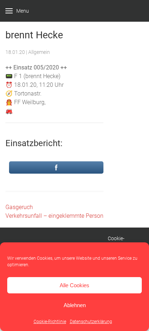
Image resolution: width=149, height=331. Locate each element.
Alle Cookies (74, 285)
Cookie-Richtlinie (50, 321)
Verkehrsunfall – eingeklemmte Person (54, 215)
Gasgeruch (19, 207)
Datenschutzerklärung (91, 321)
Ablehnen (75, 305)
